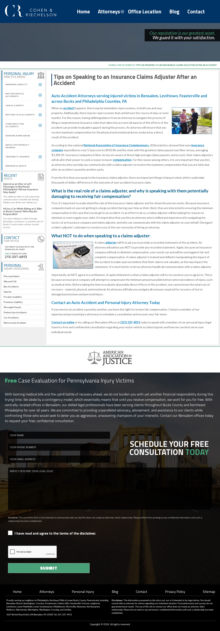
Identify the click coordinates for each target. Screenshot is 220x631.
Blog (174, 11)
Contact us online (62, 322)
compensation (122, 160)
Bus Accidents (11, 286)
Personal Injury (12, 276)
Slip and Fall (10, 281)
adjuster (110, 242)
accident (69, 108)
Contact (196, 11)
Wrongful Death (12, 307)
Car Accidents (125, 65)
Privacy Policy (175, 591)
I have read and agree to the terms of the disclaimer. (55, 533)
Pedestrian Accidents (15, 312)
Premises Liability (13, 302)
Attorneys (109, 11)
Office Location (144, 11)
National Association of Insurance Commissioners (116, 145)
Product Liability (13, 296)
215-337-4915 (16, 256)
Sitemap (209, 591)
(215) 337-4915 (130, 322)
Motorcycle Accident (15, 322)
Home (83, 11)
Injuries (8, 291)
